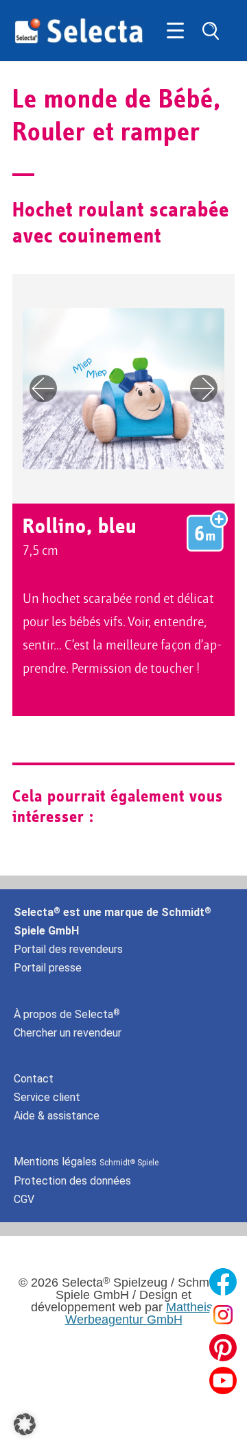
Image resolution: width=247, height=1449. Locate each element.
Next (203, 388)
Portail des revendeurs (68, 949)
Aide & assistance (56, 1115)
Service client (47, 1097)
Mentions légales (86, 1161)
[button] (24, 1424)
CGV (24, 1199)
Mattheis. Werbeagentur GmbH (141, 1313)
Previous (43, 388)
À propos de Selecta (67, 1014)
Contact (34, 1078)
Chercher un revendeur (67, 1032)
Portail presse (48, 967)
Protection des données (72, 1180)
